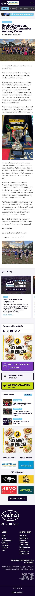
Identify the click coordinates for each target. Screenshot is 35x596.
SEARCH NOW (14, 367)
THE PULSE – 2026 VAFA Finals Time (21, 422)
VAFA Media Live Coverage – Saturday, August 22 (22, 404)
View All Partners (17, 498)
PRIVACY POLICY (17, 592)
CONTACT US (24, 554)
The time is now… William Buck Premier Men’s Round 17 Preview (22, 413)
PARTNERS (5, 545)
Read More (7, 315)
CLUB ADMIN (23, 545)
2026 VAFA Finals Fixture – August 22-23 (13, 301)
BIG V (3, 550)
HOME (3, 536)
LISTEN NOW (12, 378)
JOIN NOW (11, 387)
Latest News (7, 22)
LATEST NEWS (6, 540)
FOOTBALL (23, 536)
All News (27, 394)
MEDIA (3, 538)
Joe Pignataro (8, 34)
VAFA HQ (4, 543)
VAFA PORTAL (24, 551)
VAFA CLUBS (23, 542)
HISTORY (4, 548)
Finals (5, 297)
